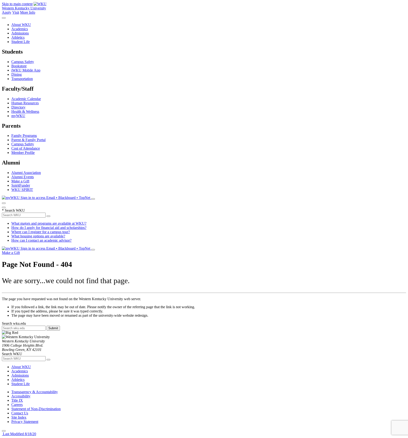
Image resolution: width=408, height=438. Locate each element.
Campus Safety (22, 62)
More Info (27, 12)
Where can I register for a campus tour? (40, 232)
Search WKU (13, 210)
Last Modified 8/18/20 (19, 434)
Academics (19, 29)
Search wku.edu (14, 323)
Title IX (17, 400)
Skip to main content (17, 4)
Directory (18, 107)
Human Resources (25, 103)
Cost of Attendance (25, 148)
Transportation (22, 79)
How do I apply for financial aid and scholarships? (48, 228)
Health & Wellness (25, 112)
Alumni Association (26, 173)
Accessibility (20, 396)
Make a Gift (20, 181)
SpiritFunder (20, 185)
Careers (17, 405)
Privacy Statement (24, 422)
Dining (16, 74)
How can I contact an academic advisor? (41, 240)
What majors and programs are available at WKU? (48, 223)
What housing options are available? (38, 236)
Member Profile (23, 153)
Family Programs (24, 136)
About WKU (21, 25)
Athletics (18, 37)
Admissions (20, 33)
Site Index (18, 417)
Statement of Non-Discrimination (36, 409)
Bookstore (19, 66)
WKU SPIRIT (22, 190)
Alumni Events (22, 177)
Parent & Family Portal (28, 140)
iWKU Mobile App (25, 70)
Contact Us (19, 413)
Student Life (20, 42)
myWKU (18, 116)
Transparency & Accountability (34, 392)
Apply (6, 12)
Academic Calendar (26, 99)
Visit (15, 12)
